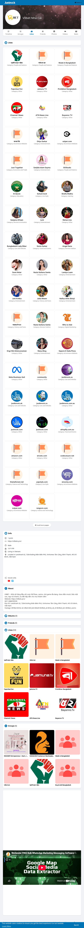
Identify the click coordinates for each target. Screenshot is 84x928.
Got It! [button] (76, 925)
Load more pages (42, 525)
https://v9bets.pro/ (14, 541)
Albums (11, 616)
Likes (10, 630)
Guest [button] (78, 2)
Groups (11, 726)
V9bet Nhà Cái (32, 18)
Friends (11, 623)
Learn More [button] (6, 926)
